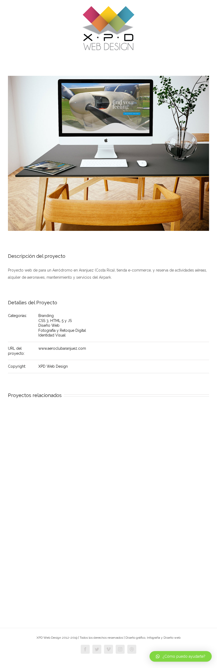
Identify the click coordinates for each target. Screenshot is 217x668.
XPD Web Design (53, 366)
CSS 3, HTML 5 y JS (55, 321)
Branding (46, 316)
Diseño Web (49, 325)
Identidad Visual (52, 335)
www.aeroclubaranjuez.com (62, 348)
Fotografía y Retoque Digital (62, 330)
